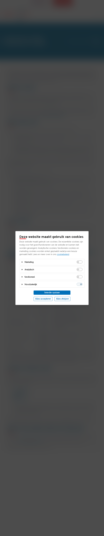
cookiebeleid (63, 254)
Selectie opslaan (52, 292)
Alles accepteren (43, 299)
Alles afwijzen (62, 299)
